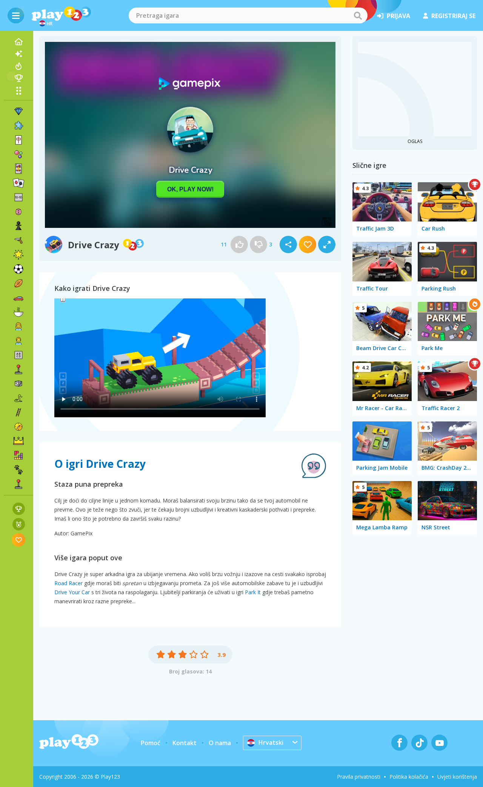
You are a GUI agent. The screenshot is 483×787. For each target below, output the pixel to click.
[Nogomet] (18, 269)
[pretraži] (358, 15)
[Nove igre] (18, 54)
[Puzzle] (18, 125)
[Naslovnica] (18, 42)
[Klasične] (18, 398)
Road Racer (68, 583)
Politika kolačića (408, 776)
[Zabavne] (18, 254)
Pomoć (150, 743)
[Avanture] (18, 427)
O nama (220, 743)
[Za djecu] (18, 341)
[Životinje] (18, 470)
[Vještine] (18, 412)
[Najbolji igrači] (18, 78)
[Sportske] (18, 283)
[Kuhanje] (18, 312)
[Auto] (18, 298)
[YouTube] (439, 743)
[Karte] (18, 168)
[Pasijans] (18, 183)
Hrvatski (270, 742)
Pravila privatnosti (358, 776)
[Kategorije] (18, 90)
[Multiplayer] (18, 484)
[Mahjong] (18, 140)
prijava (398, 16)
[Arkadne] (18, 369)
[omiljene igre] (18, 539)
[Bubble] (18, 154)
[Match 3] (18, 111)
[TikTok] (419, 743)
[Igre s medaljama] (18, 524)
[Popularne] (18, 66)
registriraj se (453, 16)
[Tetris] (18, 455)
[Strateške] (18, 441)
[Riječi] (18, 355)
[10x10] (18, 197)
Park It (253, 592)
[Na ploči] (18, 384)
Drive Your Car (72, 592)
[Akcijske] (18, 240)
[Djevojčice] (18, 326)
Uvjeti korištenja (457, 776)
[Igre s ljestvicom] (18, 509)
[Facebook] (399, 743)
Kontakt (184, 743)
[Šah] (18, 226)
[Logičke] (18, 211)
